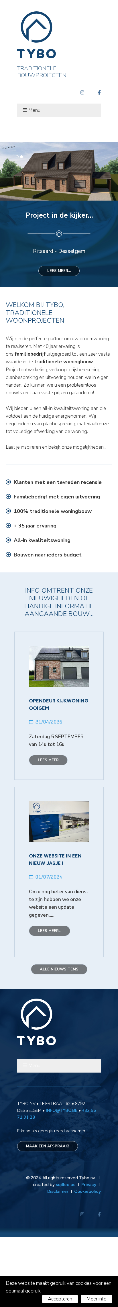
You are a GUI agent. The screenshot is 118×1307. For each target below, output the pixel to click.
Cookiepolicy (87, 1261)
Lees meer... (59, 341)
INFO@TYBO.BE (62, 1180)
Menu (34, 110)
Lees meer (48, 830)
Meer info (96, 1299)
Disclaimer (57, 1261)
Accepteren (60, 1299)
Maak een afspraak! (47, 1216)
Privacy (89, 1254)
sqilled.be (66, 1254)
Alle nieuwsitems (59, 1039)
